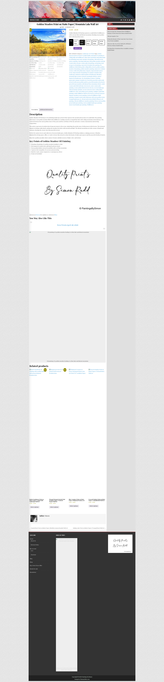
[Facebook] (123, 20)
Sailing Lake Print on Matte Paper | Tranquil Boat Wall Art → (89, 528)
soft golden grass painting (86, 91)
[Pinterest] (125, 20)
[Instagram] (127, 20)
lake (100, 72)
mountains (90, 76)
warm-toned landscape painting (77, 104)
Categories (44, 20)
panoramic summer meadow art (78, 80)
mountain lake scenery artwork (77, 76)
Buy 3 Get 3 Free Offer (36, 565)
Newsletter (33, 572)
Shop (74, 20)
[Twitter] (121, 20)
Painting (98, 78)
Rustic (99, 84)
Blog (79, 20)
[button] (63, 31)
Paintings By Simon (34, 20)
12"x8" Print (101, 42)
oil (82, 78)
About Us (33, 541)
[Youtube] (129, 20)
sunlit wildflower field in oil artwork (84, 93)
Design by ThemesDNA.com (82, 679)
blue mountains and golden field (96, 57)
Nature (95, 76)
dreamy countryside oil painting (85, 63)
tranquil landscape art (75, 99)
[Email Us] (131, 20)
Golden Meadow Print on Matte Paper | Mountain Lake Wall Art (67, 24)
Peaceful (89, 80)
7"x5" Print (81, 42)
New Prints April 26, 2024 (67, 225)
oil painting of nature (89, 78)
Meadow (99, 74)
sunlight (95, 91)
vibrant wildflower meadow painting (84, 101)
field (79, 67)
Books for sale (54, 20)
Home (31, 539)
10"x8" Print (95, 42)
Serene (92, 87)
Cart (61, 20)
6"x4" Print (75, 42)
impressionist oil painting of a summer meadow (86, 72)
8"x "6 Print (88, 42)
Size (71, 40)
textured (96, 93)
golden (98, 67)
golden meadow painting (87, 69)
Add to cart (78, 48)
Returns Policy (35, 544)
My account (33, 548)
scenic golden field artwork (81, 87)
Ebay (55, 215)
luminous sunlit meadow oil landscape (86, 74)
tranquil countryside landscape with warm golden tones (89, 97)
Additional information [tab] (46, 109)
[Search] (134, 20)
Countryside (72, 63)
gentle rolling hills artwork (88, 67)
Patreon (38, 215)
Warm (96, 101)
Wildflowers (90, 104)
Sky (77, 91)
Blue (86, 57)
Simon (62, 27)
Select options (34, 507)
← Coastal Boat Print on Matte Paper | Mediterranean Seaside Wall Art (48, 528)
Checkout (68, 20)
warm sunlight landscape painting (92, 103)
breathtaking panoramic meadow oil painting (81, 59)
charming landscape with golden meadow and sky (91, 61)
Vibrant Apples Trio (112, 36)
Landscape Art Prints (88, 53)
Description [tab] (34, 109)
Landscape (72, 74)
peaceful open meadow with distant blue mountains (83, 84)
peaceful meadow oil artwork (96, 82)
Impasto (88, 70)
